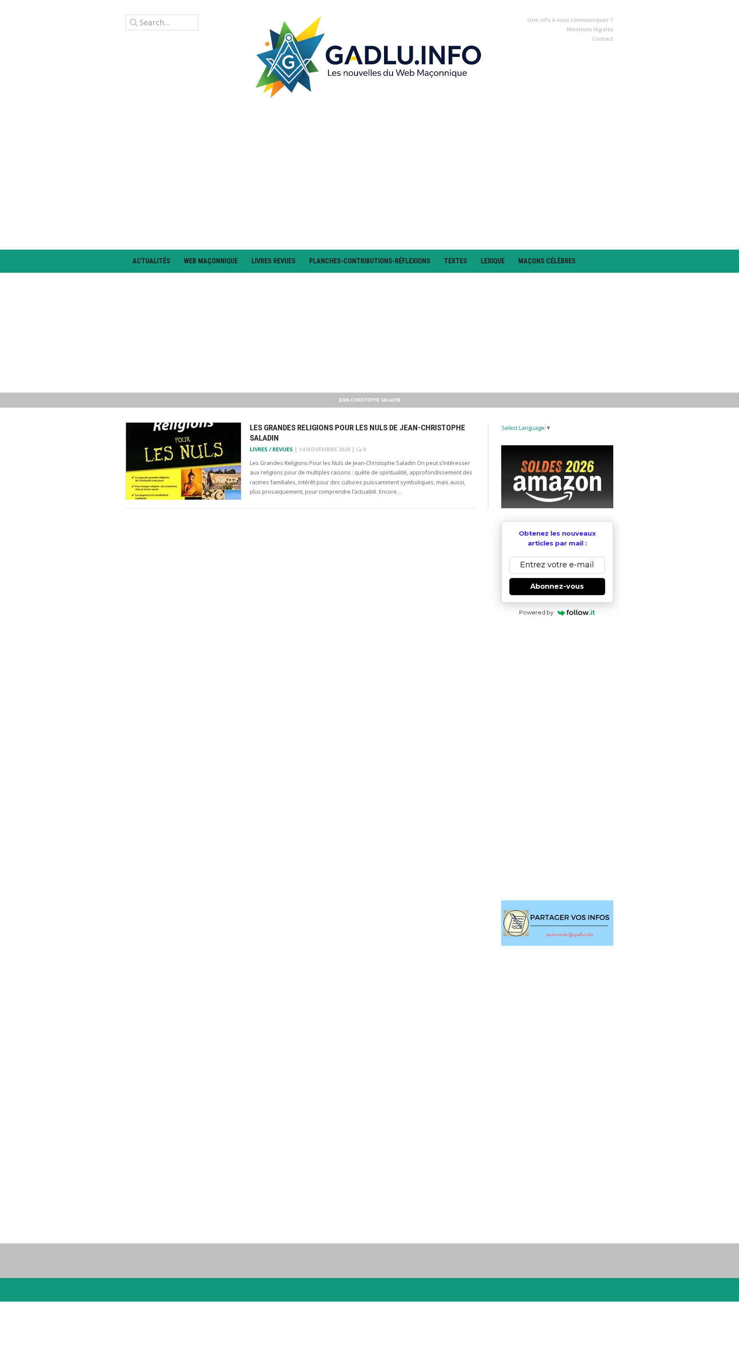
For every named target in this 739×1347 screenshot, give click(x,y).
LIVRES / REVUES (271, 449)
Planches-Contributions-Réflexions (369, 261)
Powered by (536, 612)
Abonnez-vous (557, 586)
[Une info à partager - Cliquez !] (557, 923)
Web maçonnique (211, 261)
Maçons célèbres (547, 261)
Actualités (151, 261)
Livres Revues (273, 261)
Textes (455, 261)
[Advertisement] (369, 174)
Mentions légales (590, 29)
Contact (602, 38)
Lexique (493, 261)
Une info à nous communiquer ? (570, 20)
